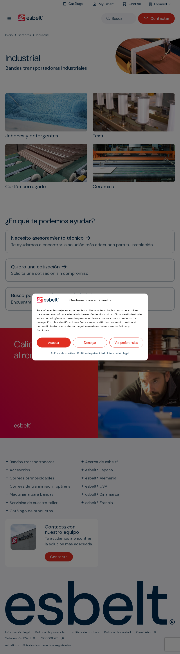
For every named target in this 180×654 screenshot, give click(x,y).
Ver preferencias (126, 342)
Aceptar (53, 342)
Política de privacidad (91, 353)
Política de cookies (63, 353)
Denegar (90, 342)
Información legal (118, 353)
